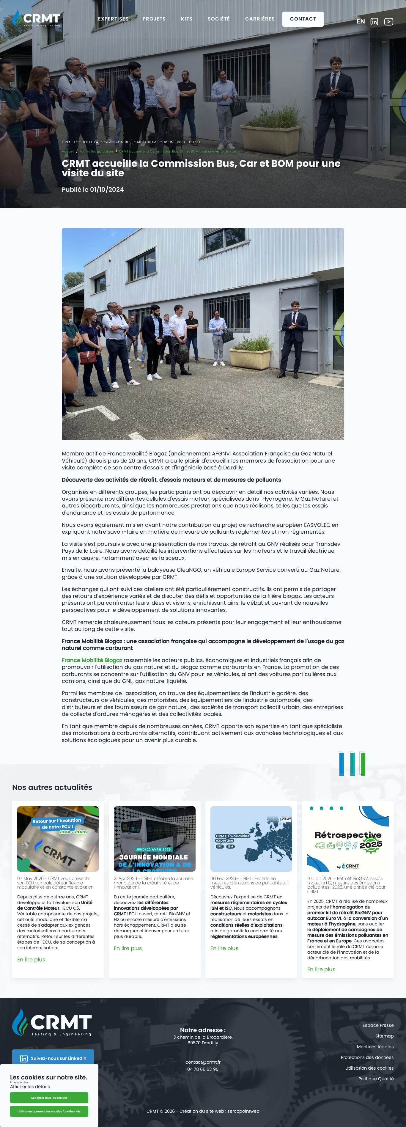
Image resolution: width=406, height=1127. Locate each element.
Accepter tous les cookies (49, 1098)
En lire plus (31, 959)
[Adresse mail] (203, 1062)
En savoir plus (19, 1082)
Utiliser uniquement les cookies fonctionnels (49, 1111)
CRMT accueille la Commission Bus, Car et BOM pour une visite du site (177, 151)
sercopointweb (243, 1111)
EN (361, 22)
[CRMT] (36, 19)
